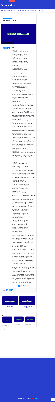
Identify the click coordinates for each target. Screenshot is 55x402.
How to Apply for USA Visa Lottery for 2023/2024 (23, 0)
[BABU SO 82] (19, 319)
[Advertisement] (9, 378)
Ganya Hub (35, 398)
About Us (28, 10)
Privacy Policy (13, 10)
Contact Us (33, 10)
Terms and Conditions (21, 10)
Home (2, 10)
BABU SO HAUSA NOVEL (10, 15)
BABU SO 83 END (5, 324)
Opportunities (7, 10)
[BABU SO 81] (30, 319)
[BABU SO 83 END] (7, 320)
